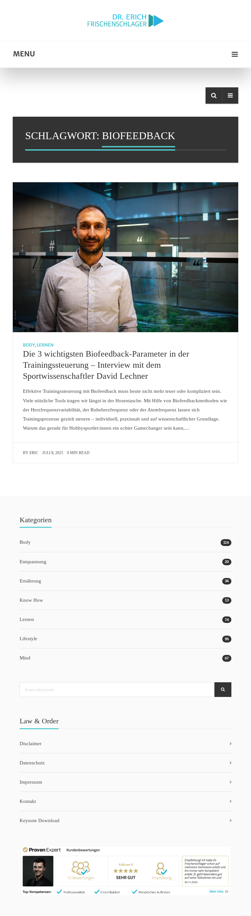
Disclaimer (31, 743)
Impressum (31, 782)
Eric (33, 453)
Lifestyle (28, 638)
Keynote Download (39, 820)
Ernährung (30, 581)
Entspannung (33, 561)
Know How (31, 600)
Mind (25, 657)
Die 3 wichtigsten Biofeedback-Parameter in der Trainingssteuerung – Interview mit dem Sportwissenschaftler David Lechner (106, 365)
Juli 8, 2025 (52, 453)
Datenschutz (32, 762)
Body (29, 345)
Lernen (45, 345)
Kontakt (28, 801)
